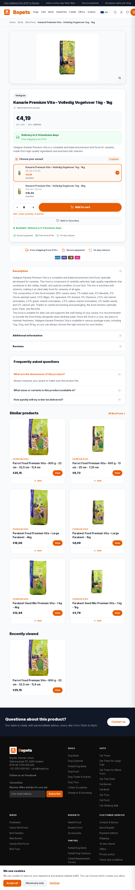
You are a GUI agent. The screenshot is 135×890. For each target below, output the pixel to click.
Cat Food (104, 800)
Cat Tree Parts (107, 778)
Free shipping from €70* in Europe (21, 3)
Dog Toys (73, 782)
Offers (102, 849)
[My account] (121, 12)
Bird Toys (15, 849)
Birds (20, 22)
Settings (55, 883)
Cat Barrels (105, 784)
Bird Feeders (17, 833)
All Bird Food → (116, 413)
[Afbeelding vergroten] (119, 78)
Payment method (108, 833)
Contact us (118, 721)
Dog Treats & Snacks (79, 776)
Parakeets (15, 822)
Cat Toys (104, 794)
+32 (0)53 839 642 (20, 768)
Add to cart (82, 207)
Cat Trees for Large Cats (110, 762)
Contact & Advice (108, 822)
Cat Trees (104, 755)
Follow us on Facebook (23, 775)
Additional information (27, 335)
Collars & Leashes (77, 787)
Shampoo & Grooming (80, 792)
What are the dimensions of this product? (39, 374)
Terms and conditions (111, 859)
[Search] (115, 12)
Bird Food (30, 22)
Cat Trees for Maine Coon (110, 771)
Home (12, 22)
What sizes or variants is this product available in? (44, 390)
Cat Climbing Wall (108, 805)
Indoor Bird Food (19, 827)
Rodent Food (75, 827)
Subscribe (54, 793)
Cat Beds (104, 789)
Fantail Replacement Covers (79, 860)
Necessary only (35, 883)
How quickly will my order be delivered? (38, 399)
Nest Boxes (16, 838)
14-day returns (107, 843)
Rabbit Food (74, 822)
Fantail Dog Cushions (79, 853)
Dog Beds (73, 755)
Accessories (74, 833)
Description (20, 271)
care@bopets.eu (40, 768)
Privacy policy (107, 854)
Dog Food (73, 771)
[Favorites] (127, 12)
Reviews (18, 346)
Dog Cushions (75, 760)
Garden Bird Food (19, 843)
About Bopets (106, 827)
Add (39, 480)
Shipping (104, 838)
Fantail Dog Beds (77, 766)
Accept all (12, 883)
